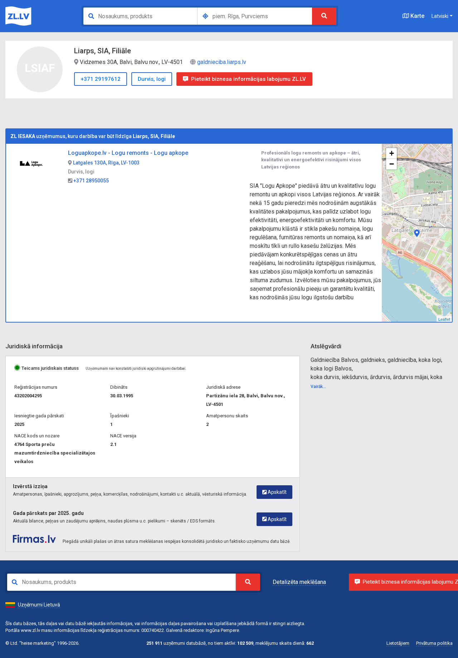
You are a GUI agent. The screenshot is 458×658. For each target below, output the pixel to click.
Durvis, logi (152, 79)
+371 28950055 (90, 180)
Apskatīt (277, 492)
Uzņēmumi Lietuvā (39, 605)
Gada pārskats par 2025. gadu (48, 513)
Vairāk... (318, 386)
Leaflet (444, 319)
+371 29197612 (101, 79)
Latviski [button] (440, 16)
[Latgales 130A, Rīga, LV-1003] (417, 233)
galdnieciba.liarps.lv (221, 62)
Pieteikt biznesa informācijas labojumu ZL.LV (248, 79)
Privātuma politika (434, 643)
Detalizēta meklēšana (299, 582)
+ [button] (391, 153)
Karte (416, 16)
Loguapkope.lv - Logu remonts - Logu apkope (128, 152)
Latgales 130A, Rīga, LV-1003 (106, 163)
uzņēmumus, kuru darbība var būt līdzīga (92, 136)
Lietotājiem (397, 643)
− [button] (391, 163)
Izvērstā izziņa (30, 486)
